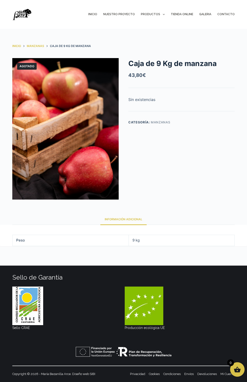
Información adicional (123, 219)
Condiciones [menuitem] (172, 374)
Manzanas (160, 122)
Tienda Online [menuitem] (182, 14)
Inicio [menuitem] (92, 14)
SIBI (92, 374)
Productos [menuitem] (150, 14)
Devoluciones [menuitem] (207, 374)
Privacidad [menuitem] (137, 374)
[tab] (123, 219)
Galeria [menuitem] (205, 14)
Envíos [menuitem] (189, 374)
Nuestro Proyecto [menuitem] (119, 14)
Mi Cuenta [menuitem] (227, 374)
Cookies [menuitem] (154, 374)
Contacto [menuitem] (226, 14)
